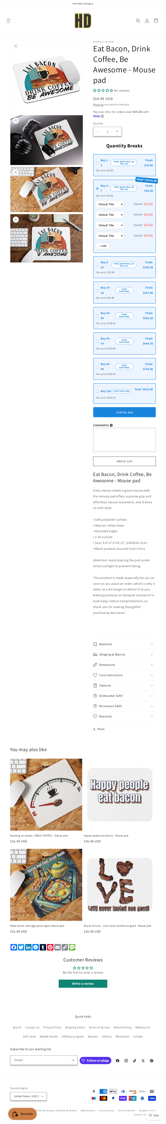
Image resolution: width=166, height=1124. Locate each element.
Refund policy (88, 1110)
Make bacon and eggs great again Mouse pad (37, 925)
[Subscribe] (72, 1060)
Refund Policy (123, 1027)
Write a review (83, 983)
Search (17, 1027)
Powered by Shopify (66, 1110)
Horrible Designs (46, 1110)
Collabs (138, 1036)
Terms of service (126, 1110)
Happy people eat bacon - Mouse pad (106, 835)
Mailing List (142, 1027)
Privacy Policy (52, 1027)
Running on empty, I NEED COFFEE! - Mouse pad (39, 835)
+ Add (102, 245)
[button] (8, 20)
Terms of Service (99, 1027)
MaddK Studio (49, 1036)
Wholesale (122, 1036)
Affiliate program (73, 1036)
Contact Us (32, 1027)
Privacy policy (106, 1110)
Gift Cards (29, 1036)
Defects (107, 1036)
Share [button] (101, 729)
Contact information (145, 1114)
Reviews (93, 1036)
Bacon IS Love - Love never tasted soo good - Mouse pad (117, 925)
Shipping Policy (75, 1027)
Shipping (98, 104)
